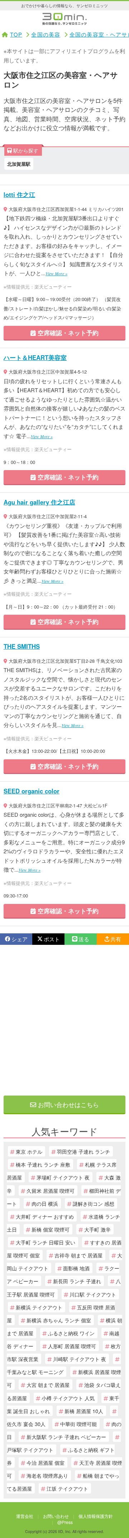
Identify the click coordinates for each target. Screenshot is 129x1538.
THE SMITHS (22, 646)
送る (83, 939)
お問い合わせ (56, 1516)
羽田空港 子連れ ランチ (83, 1151)
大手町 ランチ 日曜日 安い (45, 1242)
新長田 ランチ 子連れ (77, 1281)
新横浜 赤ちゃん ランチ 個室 (59, 1320)
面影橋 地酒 (76, 1268)
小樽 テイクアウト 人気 (68, 1398)
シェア (19, 939)
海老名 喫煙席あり (47, 1475)
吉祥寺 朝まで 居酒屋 (78, 1255)
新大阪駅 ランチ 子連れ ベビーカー (66, 1436)
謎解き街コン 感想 (93, 1203)
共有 (115, 939)
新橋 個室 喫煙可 (51, 1229)
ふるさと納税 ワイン (71, 1333)
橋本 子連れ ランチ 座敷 (43, 1164)
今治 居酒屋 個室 (45, 1462)
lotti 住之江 (19, 194)
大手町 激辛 (97, 1229)
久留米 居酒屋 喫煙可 (51, 1190)
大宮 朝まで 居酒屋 (48, 1384)
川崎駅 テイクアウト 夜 (79, 1359)
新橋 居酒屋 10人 (83, 1411)
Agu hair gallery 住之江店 (39, 502)
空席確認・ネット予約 (67, 332)
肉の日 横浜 (45, 1203)
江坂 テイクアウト (67, 1488)
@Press (65, 1522)
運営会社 (24, 1516)
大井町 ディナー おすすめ (45, 1216)
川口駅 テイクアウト (93, 1294)
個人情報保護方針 (95, 1516)
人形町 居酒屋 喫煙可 (72, 1346)
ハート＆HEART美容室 (35, 357)
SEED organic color (31, 791)
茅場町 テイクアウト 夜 (63, 1177)
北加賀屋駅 (18, 163)
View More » (56, 273)
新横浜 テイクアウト (39, 1307)
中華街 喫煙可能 (78, 1423)
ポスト (52, 939)
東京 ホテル (29, 1151)
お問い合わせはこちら (67, 1104)
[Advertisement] (64, 1020)
